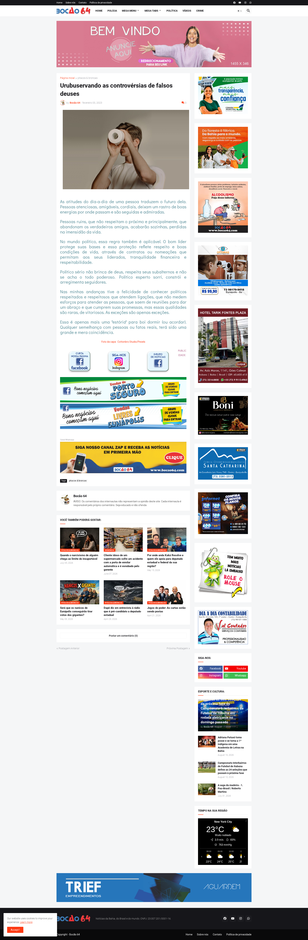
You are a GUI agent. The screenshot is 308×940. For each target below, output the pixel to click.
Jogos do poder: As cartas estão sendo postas (166, 609)
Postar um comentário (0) (123, 635)
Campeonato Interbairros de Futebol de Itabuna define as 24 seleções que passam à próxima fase (232, 767)
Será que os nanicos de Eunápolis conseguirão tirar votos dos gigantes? (76, 611)
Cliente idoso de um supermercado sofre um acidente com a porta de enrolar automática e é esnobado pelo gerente (123, 562)
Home (59, 2)
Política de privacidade (101, 2)
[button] (240, 11)
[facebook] (234, 2)
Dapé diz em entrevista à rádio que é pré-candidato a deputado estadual (122, 611)
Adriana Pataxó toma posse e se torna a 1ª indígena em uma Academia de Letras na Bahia (231, 744)
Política (172, 10)
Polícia (112, 10)
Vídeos (187, 10)
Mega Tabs (151, 10)
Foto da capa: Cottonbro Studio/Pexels (123, 341)
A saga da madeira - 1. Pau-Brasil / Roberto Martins (230, 788)
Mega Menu (129, 10)
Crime (200, 10)
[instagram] (245, 2)
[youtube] (240, 2)
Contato (82, 2)
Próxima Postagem (177, 648)
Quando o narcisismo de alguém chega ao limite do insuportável (79, 557)
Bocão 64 (80, 496)
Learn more (26, 922)
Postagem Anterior (69, 648)
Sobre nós (70, 2)
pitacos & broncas (87, 78)
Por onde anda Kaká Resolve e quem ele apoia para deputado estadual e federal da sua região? (165, 561)
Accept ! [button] (15, 929)
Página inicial (67, 78)
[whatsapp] (250, 2)
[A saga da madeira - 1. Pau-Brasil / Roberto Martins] (206, 789)
